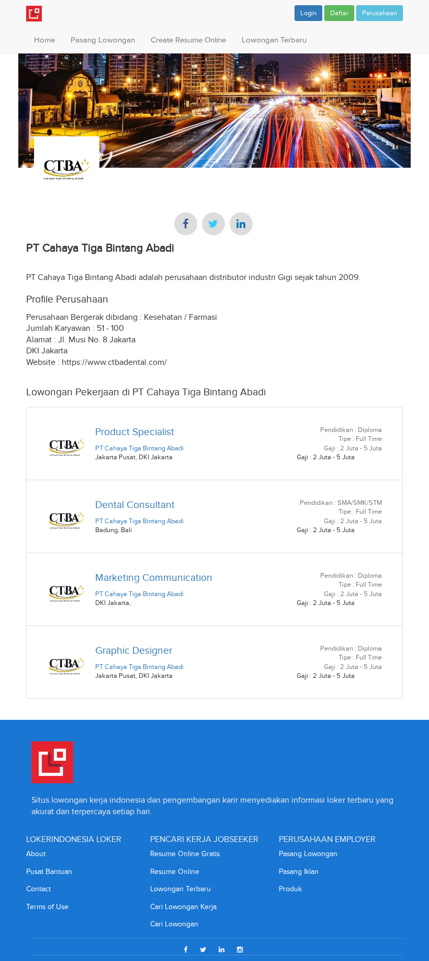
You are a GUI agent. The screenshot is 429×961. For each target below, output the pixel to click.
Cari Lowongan (174, 924)
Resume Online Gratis (185, 854)
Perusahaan (379, 13)
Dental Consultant (135, 504)
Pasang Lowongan (103, 40)
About (36, 854)
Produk (290, 889)
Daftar (339, 13)
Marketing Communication (153, 577)
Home (44, 40)
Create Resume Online (188, 40)
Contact (38, 889)
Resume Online (174, 872)
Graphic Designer (133, 650)
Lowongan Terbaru (274, 40)
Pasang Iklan (299, 872)
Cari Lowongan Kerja (183, 907)
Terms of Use (47, 907)
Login (308, 13)
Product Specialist (134, 431)
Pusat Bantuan (49, 872)
